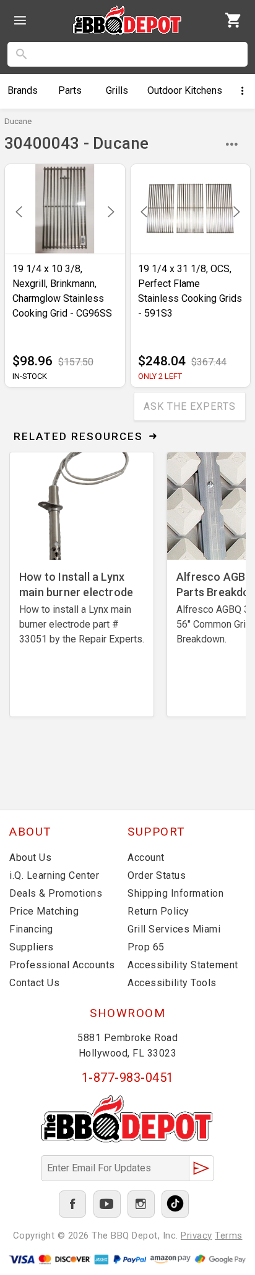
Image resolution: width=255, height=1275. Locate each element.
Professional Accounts (62, 965)
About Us (30, 857)
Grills (117, 90)
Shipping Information (175, 893)
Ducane (18, 121)
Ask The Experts (190, 406)
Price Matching (44, 911)
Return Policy (158, 911)
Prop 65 (146, 947)
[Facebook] (72, 1204)
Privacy (196, 1235)
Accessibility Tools (172, 983)
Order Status (156, 875)
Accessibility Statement (182, 965)
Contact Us (34, 983)
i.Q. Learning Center (54, 875)
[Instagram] (141, 1204)
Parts (70, 90)
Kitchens (184, 90)
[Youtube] (107, 1204)
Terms (229, 1235)
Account (146, 857)
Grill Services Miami (173, 929)
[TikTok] (175, 1204)
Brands (22, 90)
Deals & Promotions (55, 893)
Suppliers (31, 947)
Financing (31, 929)
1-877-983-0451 (128, 1077)
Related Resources (78, 436)
